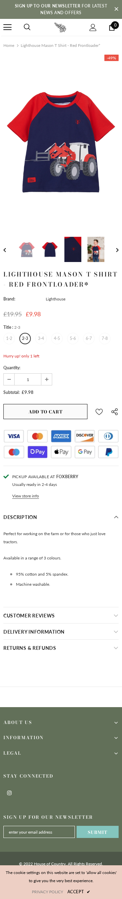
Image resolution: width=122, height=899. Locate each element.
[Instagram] (9, 792)
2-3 (25, 338)
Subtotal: (11, 392)
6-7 (89, 338)
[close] (116, 9)
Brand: (9, 298)
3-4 (41, 338)
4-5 (57, 338)
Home (8, 45)
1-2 (9, 338)
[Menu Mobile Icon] (7, 27)
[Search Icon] (27, 27)
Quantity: (11, 367)
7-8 (105, 338)
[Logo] (60, 27)
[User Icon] (93, 27)
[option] (61, 141)
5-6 (73, 338)
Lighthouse (55, 298)
